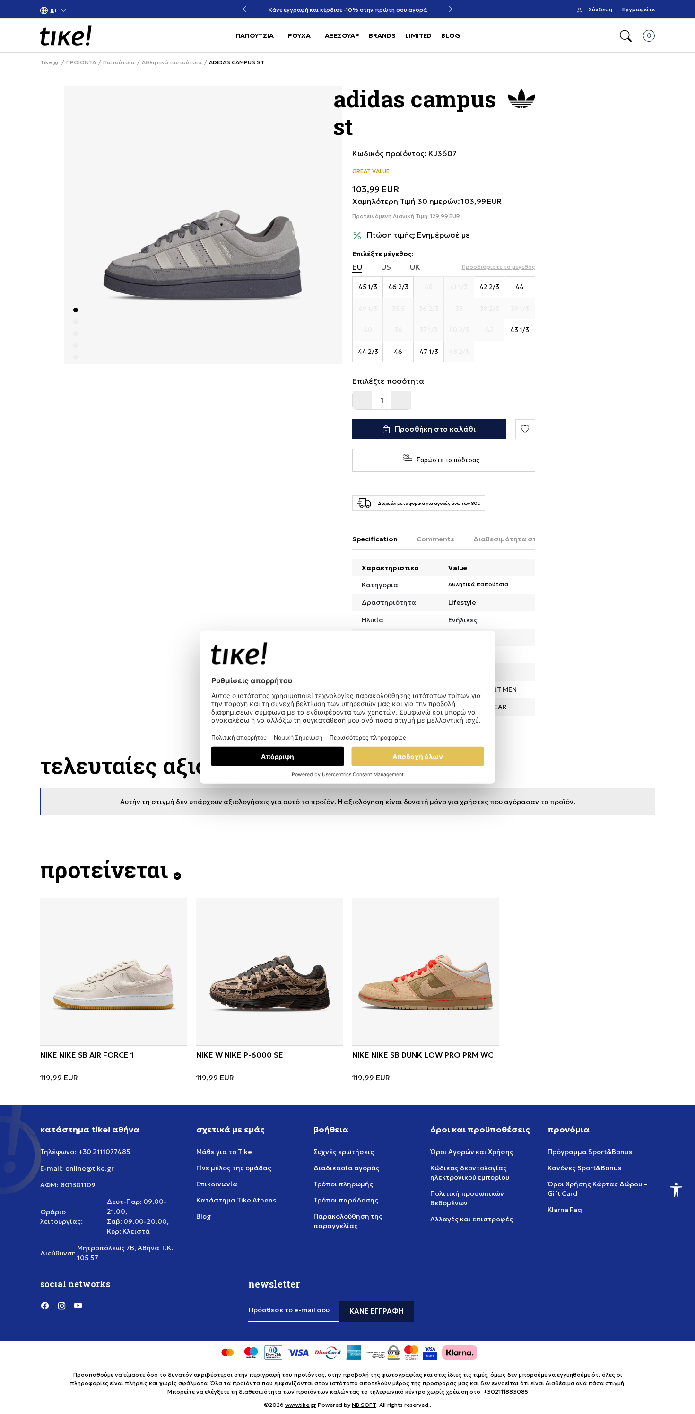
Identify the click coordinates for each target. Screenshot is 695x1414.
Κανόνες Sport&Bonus (584, 1168)
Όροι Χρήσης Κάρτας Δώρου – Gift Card (597, 1189)
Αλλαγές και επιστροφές (471, 1219)
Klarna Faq (564, 1209)
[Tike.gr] (66, 35)
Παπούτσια (119, 62)
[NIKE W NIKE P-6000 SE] (269, 971)
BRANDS (382, 35)
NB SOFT (364, 1404)
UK (415, 267)
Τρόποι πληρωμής (343, 1184)
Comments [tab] (435, 539)
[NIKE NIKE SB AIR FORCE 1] (113, 971)
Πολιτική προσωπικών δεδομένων (467, 1198)
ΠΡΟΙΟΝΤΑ (81, 62)
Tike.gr (49, 62)
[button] (53, 10)
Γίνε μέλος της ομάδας (233, 1168)
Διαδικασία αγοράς (346, 1168)
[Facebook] (45, 1305)
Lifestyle (462, 602)
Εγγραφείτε (638, 9)
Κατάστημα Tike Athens (236, 1200)
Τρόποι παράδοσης (345, 1200)
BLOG (450, 35)
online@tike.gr (89, 1168)
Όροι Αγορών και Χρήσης (471, 1152)
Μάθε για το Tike (224, 1152)
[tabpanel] (203, 224)
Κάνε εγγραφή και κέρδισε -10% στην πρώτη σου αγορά (348, 9)
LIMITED (418, 35)
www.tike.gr (300, 1404)
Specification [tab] (375, 539)
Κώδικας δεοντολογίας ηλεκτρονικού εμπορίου (469, 1173)
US (386, 267)
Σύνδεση (600, 9)
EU (357, 267)
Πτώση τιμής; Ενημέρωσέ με (418, 234)
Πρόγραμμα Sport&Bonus (589, 1152)
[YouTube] (78, 1305)
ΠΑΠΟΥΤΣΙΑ (254, 35)
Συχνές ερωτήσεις (343, 1152)
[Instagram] (61, 1305)
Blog (203, 1216)
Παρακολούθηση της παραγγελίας (347, 1221)
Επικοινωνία (216, 1184)
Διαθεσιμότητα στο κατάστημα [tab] (527, 539)
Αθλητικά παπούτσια (172, 62)
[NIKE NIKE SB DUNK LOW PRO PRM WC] (425, 971)
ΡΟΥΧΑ (299, 35)
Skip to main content (78, 10)
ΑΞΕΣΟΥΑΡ (342, 35)
